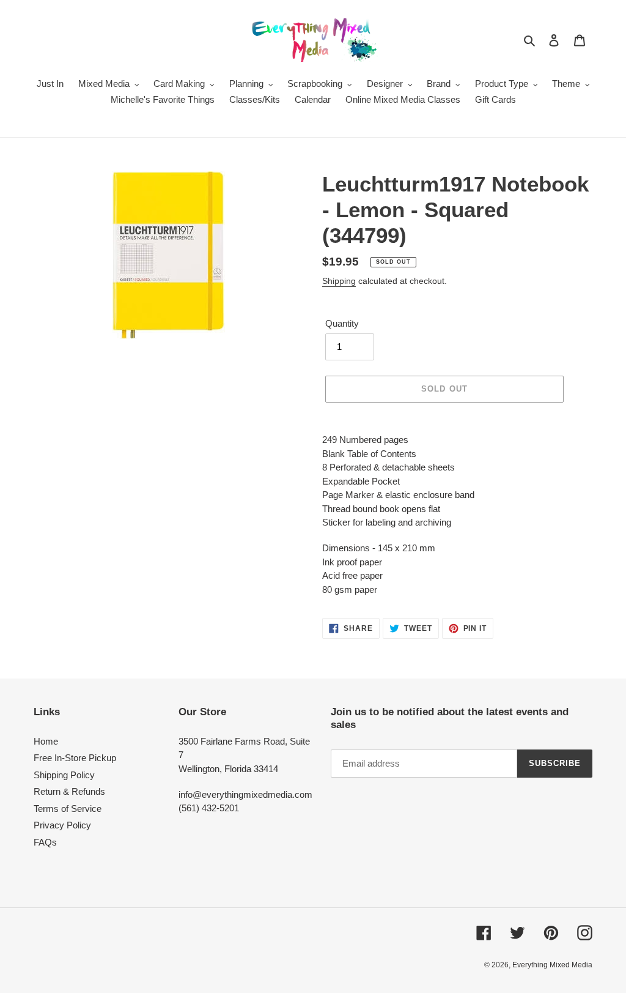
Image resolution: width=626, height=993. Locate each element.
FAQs (45, 842)
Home (46, 741)
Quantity (342, 323)
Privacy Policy (62, 825)
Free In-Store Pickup (75, 758)
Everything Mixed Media (552, 965)
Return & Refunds (69, 791)
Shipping (339, 281)
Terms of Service (67, 808)
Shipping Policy (64, 775)
